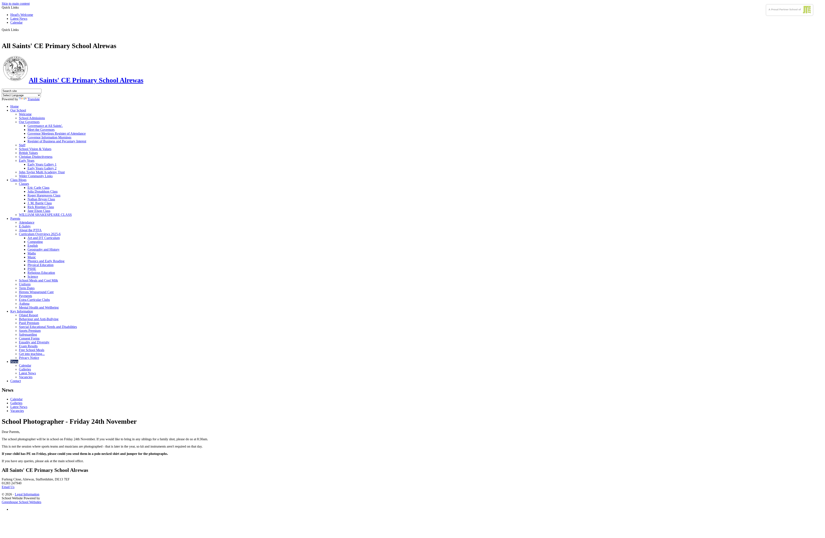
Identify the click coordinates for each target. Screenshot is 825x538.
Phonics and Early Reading (46, 261)
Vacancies (25, 377)
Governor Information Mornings (49, 137)
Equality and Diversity (34, 342)
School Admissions (32, 118)
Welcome (25, 114)
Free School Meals (31, 350)
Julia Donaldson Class (43, 191)
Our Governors (29, 122)
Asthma (24, 303)
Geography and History (44, 249)
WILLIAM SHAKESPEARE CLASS (45, 214)
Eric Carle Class (38, 187)
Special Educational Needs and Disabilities (48, 327)
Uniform (25, 284)
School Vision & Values (35, 149)
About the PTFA (30, 230)
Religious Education (41, 272)
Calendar (16, 22)
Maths (32, 253)
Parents (15, 218)
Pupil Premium (29, 323)
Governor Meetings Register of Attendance (57, 133)
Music (32, 257)
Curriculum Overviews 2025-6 (40, 234)
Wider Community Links (36, 176)
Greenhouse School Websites (21, 502)
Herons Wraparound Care (36, 292)
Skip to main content (16, 3)
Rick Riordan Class (41, 207)
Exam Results (28, 346)
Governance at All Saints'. (45, 126)
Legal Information (27, 494)
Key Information (21, 311)
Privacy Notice (29, 358)
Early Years (26, 160)
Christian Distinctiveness (35, 157)
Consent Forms (29, 338)
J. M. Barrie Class (40, 203)
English (33, 245)
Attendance (26, 222)
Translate (34, 99)
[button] (20, 29)
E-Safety (25, 226)
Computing (35, 242)
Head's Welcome (21, 15)
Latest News (18, 18)
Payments (25, 296)
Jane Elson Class (39, 211)
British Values (28, 153)
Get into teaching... (32, 354)
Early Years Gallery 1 (42, 164)
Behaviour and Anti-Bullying (38, 319)
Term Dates (27, 288)
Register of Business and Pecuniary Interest (57, 141)
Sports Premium (30, 330)
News (14, 361)
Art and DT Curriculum (44, 238)
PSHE (32, 269)
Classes (24, 184)
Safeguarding (28, 334)
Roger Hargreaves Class (44, 195)
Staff (22, 145)
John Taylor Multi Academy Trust (42, 172)
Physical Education (40, 265)
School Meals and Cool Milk (38, 280)
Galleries (25, 369)
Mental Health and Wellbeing (39, 307)
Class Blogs (18, 180)
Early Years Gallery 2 (42, 168)
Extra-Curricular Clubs (34, 300)
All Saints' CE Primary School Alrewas (86, 80)
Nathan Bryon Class (41, 199)
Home (14, 106)
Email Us (8, 487)
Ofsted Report (28, 315)
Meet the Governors (41, 129)
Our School (18, 110)
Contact (15, 381)
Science (33, 276)
